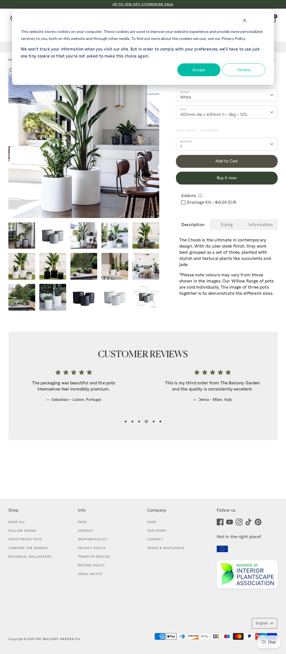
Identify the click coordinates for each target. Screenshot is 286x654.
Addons (188, 195)
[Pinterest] (258, 521)
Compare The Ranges (28, 548)
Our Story (156, 531)
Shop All (16, 522)
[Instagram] (239, 521)
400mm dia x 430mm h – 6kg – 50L (214, 114)
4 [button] (146, 421)
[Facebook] (220, 521)
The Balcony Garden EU (57, 639)
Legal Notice (90, 574)
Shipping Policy (92, 539)
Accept (198, 69)
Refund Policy (91, 565)
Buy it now (227, 177)
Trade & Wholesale (166, 548)
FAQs (82, 522)
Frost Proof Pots (25, 539)
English (262, 623)
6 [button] (160, 421)
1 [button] (126, 421)
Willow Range (22, 531)
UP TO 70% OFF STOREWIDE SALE (143, 4)
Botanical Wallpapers (29, 557)
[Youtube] (229, 521)
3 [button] (139, 421)
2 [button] (132, 421)
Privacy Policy (92, 548)
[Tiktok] (248, 521)
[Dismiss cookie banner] (244, 21)
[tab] (193, 224)
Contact (86, 531)
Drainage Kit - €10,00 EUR (211, 202)
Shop (152, 522)
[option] (83, 144)
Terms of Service (94, 557)
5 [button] (153, 421)
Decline (244, 69)
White (185, 97)
